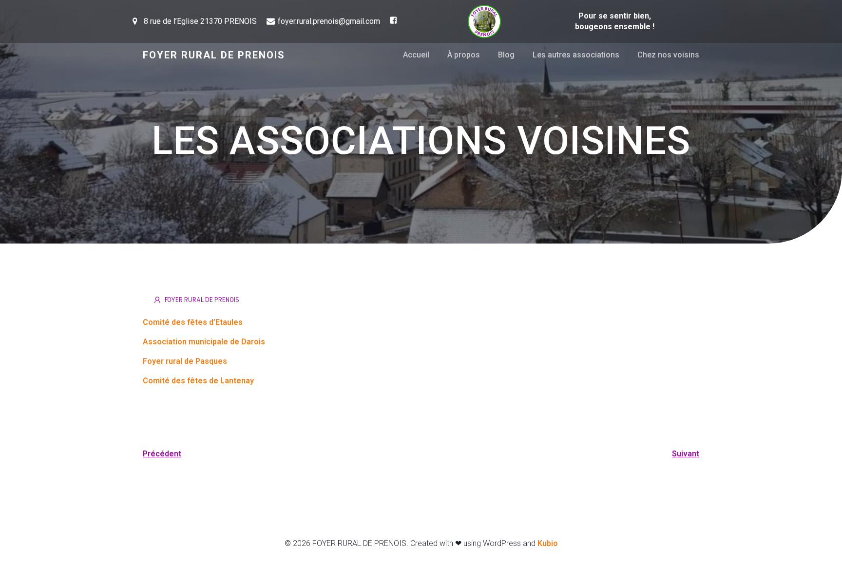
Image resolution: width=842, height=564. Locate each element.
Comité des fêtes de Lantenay (198, 380)
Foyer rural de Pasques (185, 361)
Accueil (416, 54)
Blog (506, 54)
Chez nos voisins (668, 54)
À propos (463, 54)
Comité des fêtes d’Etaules (193, 322)
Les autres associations (576, 54)
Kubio (547, 543)
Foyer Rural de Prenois (202, 299)
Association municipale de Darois (204, 341)
